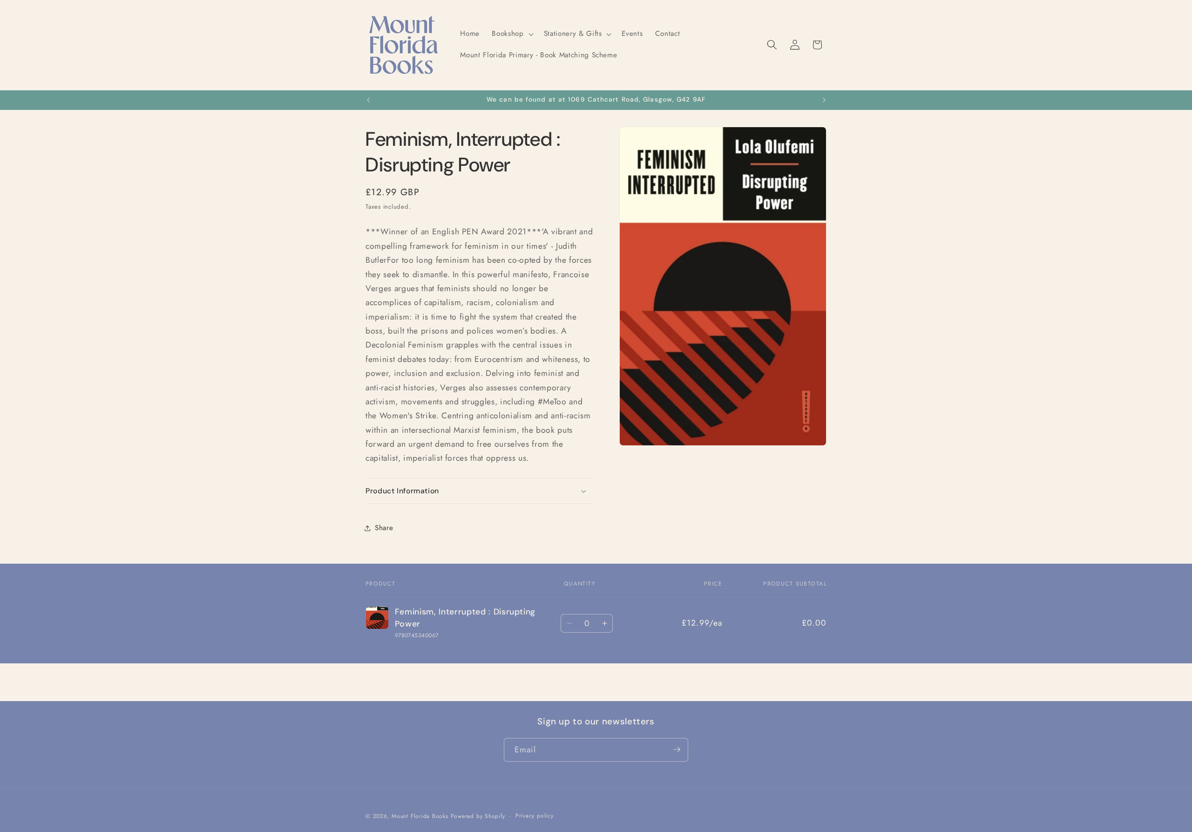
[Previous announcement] (368, 100)
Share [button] (384, 528)
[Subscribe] (676, 749)
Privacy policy (534, 815)
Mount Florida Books (420, 816)
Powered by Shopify (478, 816)
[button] (511, 34)
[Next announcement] (824, 100)
